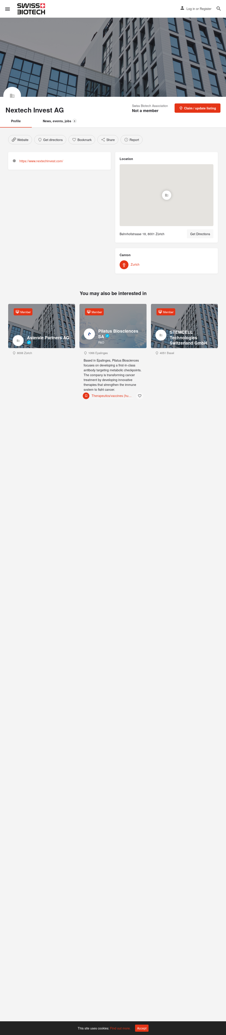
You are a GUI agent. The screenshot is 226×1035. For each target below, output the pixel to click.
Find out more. (120, 1028)
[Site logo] (31, 8)
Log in (190, 8)
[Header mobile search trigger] (219, 8)
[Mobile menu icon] (7, 9)
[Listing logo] (12, 96)
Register (205, 8)
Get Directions (200, 234)
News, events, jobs (59, 121)
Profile (16, 121)
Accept (142, 1028)
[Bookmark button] (139, 395)
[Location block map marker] (166, 195)
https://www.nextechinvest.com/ (41, 161)
